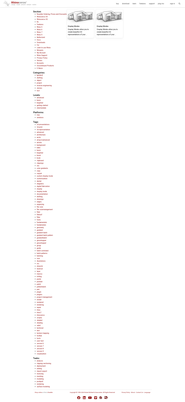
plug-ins (161, 4)
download (125, 4)
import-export (42, 371)
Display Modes (74, 26)
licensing (40, 374)
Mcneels (40, 50)
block (39, 155)
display (39, 189)
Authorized (41, 37)
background (41, 145)
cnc (38, 166)
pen (38, 289)
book (38, 158)
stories (39, 88)
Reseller (50, 392)
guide (39, 248)
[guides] (40, 75)
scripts (39, 318)
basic (39, 100)
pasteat (39, 282)
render (39, 300)
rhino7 (39, 313)
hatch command (42, 251)
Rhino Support (42, 55)
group (39, 246)
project (39, 83)
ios (38, 264)
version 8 (40, 349)
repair (39, 307)
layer (38, 271)
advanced (40, 98)
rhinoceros (41, 315)
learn (134, 4)
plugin (39, 292)
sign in (172, 4)
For (38, 45)
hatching (40, 256)
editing (39, 369)
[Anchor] (42, 11)
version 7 (40, 346)
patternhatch (41, 287)
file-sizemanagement (45, 209)
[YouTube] (90, 397)
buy (117, 4)
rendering (40, 305)
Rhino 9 (39, 35)
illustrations (41, 261)
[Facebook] (78, 397)
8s (38, 22)
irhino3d (40, 266)
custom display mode (45, 176)
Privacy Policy (42, 58)
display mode (42, 191)
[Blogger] (100, 397)
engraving (40, 204)
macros (39, 274)
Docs (39, 40)
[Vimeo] (95, 397)
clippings (40, 163)
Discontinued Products (45, 66)
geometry (40, 227)
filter (38, 217)
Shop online (38, 392)
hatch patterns (42, 253)
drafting (40, 78)
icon (38, 258)
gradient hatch (42, 233)
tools (39, 338)
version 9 (40, 351)
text (38, 331)
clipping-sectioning (44, 363)
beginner (40, 103)
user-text (40, 341)
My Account (41, 53)
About (133, 392)
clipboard (40, 161)
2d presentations (43, 124)
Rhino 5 (39, 27)
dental (39, 181)
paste (39, 279)
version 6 (40, 343)
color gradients (42, 168)
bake (38, 148)
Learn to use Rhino (44, 48)
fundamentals (42, 222)
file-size (40, 207)
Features (40, 24)
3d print (39, 127)
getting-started (42, 105)
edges (39, 202)
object (39, 80)
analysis (40, 361)
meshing (40, 376)
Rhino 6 (39, 30)
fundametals (41, 225)
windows (40, 117)
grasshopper (41, 240)
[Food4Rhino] (106, 397)
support (152, 4)
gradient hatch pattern (45, 235)
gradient (40, 230)
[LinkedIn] (84, 397)
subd (38, 325)
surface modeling (43, 387)
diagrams (40, 184)
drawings (40, 199)
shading (40, 323)
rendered (40, 302)
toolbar (39, 336)
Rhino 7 (39, 32)
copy (38, 171)
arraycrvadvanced (43, 140)
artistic (39, 142)
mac (38, 115)
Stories (39, 60)
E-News (40, 68)
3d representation (43, 130)
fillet (38, 212)
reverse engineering (44, 85)
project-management (44, 297)
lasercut (40, 269)
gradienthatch (42, 238)
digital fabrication (43, 186)
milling (39, 276)
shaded (39, 320)
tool (38, 91)
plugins (39, 294)
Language (147, 392)
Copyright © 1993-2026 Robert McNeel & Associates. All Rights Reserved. (92, 392)
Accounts (40, 63)
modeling (40, 379)
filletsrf (39, 215)
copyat (39, 173)
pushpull (40, 381)
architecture (41, 135)
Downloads (41, 42)
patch (39, 284)
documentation (42, 194)
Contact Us (139, 392)
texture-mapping (43, 333)
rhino (38, 310)
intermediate (41, 108)
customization (42, 179)
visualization (41, 354)
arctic (39, 137)
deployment (41, 366)
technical (40, 328)
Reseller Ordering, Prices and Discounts (52, 14)
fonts (39, 220)
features (142, 4)
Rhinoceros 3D (42, 17)
